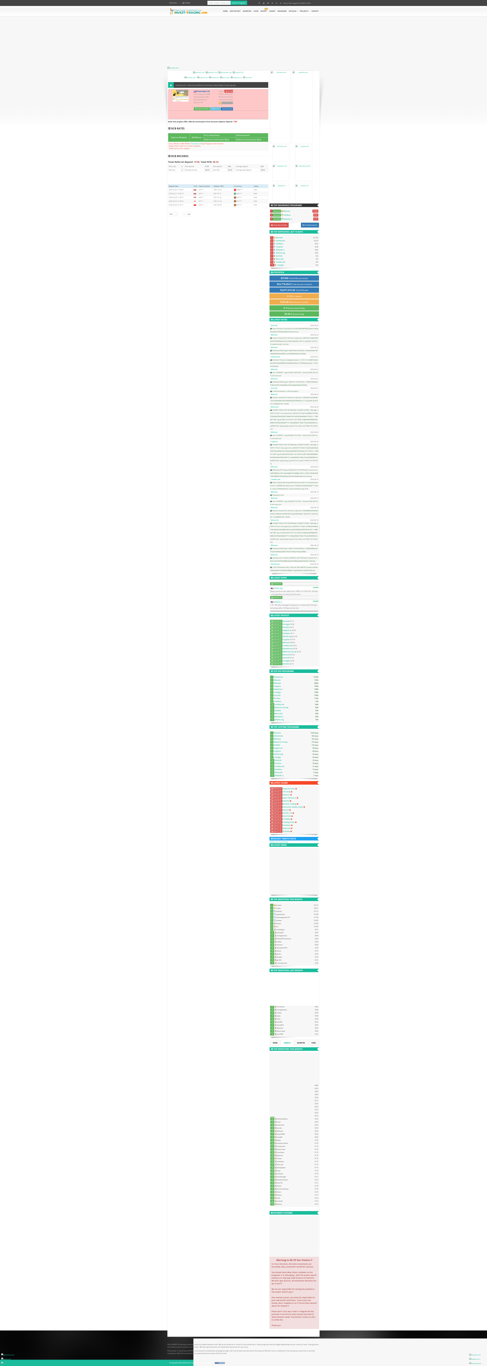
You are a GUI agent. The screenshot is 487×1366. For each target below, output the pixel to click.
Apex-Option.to (289, 798)
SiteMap (187, 3)
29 (272, 1140)
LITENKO (286, 819)
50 (272, 1204)
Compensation (311, 225)
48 (272, 1198)
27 (272, 1134)
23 (272, 1122)
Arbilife (278, 710)
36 (272, 1161)
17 (272, 954)
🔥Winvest (285, 211)
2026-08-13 (277, 810)
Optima (286, 801)
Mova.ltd (280, 259)
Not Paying (231, 91)
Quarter (301, 1043)
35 (272, 1158)
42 (272, 1180)
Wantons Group (290, 651)
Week (275, 1043)
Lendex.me (280, 262)
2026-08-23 (277, 621)
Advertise (247, 11)
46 (272, 1192)
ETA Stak (286, 791)
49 (272, 1201)
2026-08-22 (277, 639)
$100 (316, 219)
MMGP (246, 105)
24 (272, 1125)
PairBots (279, 243)
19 (272, 960)
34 (272, 1155)
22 (272, 1119)
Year (313, 1043)
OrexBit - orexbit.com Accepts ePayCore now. (290, 876)
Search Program (239, 3)
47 (272, 1195)
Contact (315, 11)
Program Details (202, 109)
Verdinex (287, 825)
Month (287, 1043)
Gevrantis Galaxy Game (293, 807)
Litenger (280, 265)
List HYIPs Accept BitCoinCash (286, 1247)
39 (272, 1171)
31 (272, 1146)
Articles (293, 11)
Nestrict (286, 795)
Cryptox (279, 247)
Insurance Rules (280, 225)
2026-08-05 (277, 822)
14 (272, 717)
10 (272, 265)
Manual (257, 94)
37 (272, 1164)
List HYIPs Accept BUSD (283, 1222)
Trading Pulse (289, 822)
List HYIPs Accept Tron (283, 1254)
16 (272, 951)
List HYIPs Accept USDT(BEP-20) (287, 1218)
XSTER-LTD (287, 813)
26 (272, 1131)
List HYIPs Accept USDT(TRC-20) (287, 1241)
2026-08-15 (277, 597)
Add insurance (227, 109)
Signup (272, 11)
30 (272, 1143)
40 (272, 1174)
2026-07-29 (277, 825)
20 (272, 963)
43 (272, 1183)
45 (272, 1189)
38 (272, 1168)
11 (272, 707)
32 (272, 1149)
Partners (174, 3)
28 (272, 1137)
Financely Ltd (203, 91)
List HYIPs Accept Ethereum (285, 1234)
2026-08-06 (277, 816)
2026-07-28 (277, 831)
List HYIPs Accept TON (283, 1231)
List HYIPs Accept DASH (283, 1250)
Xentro (286, 810)
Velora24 (286, 828)
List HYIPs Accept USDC (283, 1228)
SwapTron (287, 630)
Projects (304, 11)
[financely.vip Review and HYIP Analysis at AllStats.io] (245, 103)
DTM (251, 105)
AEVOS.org (280, 253)
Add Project (235, 11)
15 (272, 720)
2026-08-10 (277, 813)
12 (272, 711)
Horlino (286, 627)
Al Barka (286, 831)
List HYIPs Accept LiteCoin (284, 1238)
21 (272, 1116)
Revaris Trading (289, 804)
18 (272, 957)
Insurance (281, 11)
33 (272, 1152)
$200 (316, 215)
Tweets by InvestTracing (278, 842)
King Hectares (289, 788)
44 (272, 1186)
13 (272, 714)
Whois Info (215, 109)
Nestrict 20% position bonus (283, 851)
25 (272, 1128)
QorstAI (279, 256)
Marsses (274, 554)
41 (272, 1177)
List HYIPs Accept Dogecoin (285, 1244)
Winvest (279, 237)
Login (256, 11)
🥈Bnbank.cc (286, 219)
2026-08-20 (277, 584)
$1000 (315, 211)
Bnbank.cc (280, 250)
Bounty (264, 11)
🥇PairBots (286, 215)
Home (225, 11)
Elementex (280, 240)
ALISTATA (287, 816)
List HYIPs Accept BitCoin (284, 1225)
